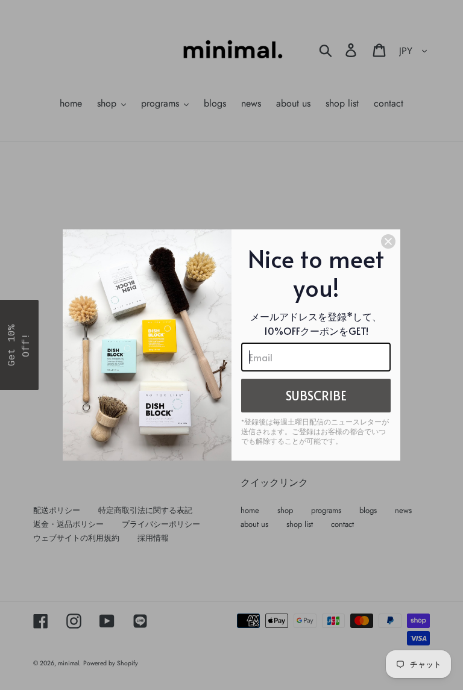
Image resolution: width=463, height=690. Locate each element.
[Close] (388, 241)
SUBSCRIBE (316, 395)
